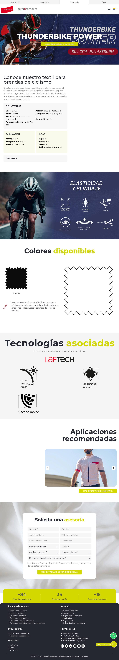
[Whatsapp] (83, 646)
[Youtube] (74, 646)
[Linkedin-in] (70, 646)
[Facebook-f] (66, 646)
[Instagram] (62, 646)
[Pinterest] (79, 646)
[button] (109, 9)
